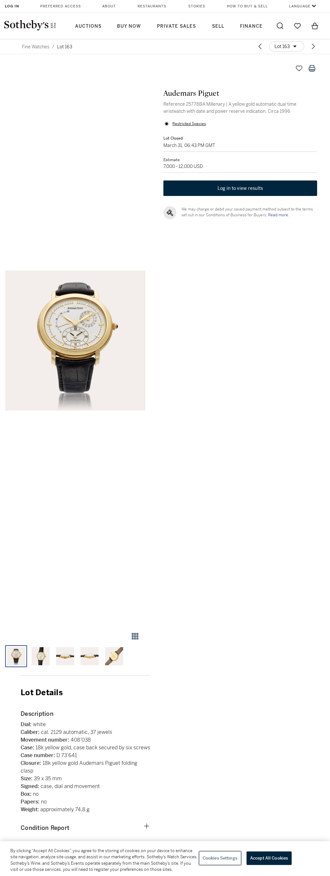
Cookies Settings (220, 858)
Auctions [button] (88, 26)
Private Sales (176, 26)
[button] (75, 340)
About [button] (109, 6)
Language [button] (300, 6)
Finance (251, 26)
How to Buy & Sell (247, 6)
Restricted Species (189, 123)
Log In (12, 6)
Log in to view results (240, 188)
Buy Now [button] (129, 26)
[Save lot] (299, 68)
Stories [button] (196, 6)
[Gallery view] (135, 636)
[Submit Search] (280, 26)
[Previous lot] (260, 46)
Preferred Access (60, 6)
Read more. (278, 215)
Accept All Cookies (269, 858)
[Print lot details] (312, 68)
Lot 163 (64, 47)
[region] (165, 858)
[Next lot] (313, 46)
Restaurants (152, 6)
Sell (218, 26)
